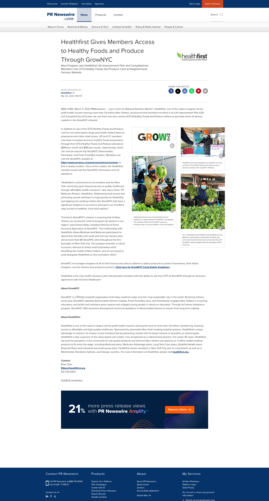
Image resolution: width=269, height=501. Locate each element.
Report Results (98, 494)
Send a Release (212, 3)
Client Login (194, 3)
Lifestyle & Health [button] (122, 27)
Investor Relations (69, 3)
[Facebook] (51, 496)
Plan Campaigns (99, 484)
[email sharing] (205, 91)
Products (100, 15)
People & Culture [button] (174, 27)
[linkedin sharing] (184, 91)
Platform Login (189, 484)
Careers (140, 487)
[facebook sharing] (171, 91)
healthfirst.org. (181, 352)
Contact (118, 15)
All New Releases (190, 481)
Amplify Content (99, 497)
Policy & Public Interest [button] (148, 27)
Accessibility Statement (148, 490)
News (84, 15)
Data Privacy (188, 487)
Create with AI (98, 487)
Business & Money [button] (78, 27)
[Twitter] (55, 496)
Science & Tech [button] (100, 27)
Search (214, 14)
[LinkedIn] (47, 496)
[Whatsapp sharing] (191, 91)
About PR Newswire (146, 481)
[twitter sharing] (178, 92)
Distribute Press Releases (103, 490)
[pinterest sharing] (198, 91)
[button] (154, 137)
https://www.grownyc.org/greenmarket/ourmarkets (89, 162)
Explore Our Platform (101, 481)
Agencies (99, 3)
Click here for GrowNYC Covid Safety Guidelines (143, 267)
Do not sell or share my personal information (198, 494)
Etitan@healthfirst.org (73, 368)
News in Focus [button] (56, 27)
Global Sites (143, 495)
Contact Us (51, 492)
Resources (52, 3)
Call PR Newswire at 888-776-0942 (66, 481)
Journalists (86, 3)
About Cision (143, 484)
